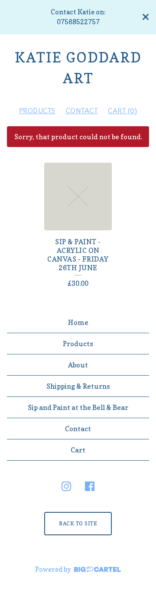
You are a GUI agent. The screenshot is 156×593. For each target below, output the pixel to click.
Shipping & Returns (78, 386)
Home (78, 322)
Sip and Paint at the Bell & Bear (78, 407)
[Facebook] (89, 486)
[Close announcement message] (146, 17)
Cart (78, 450)
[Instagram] (66, 486)
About (78, 364)
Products (37, 110)
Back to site (78, 523)
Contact (82, 110)
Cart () (122, 110)
